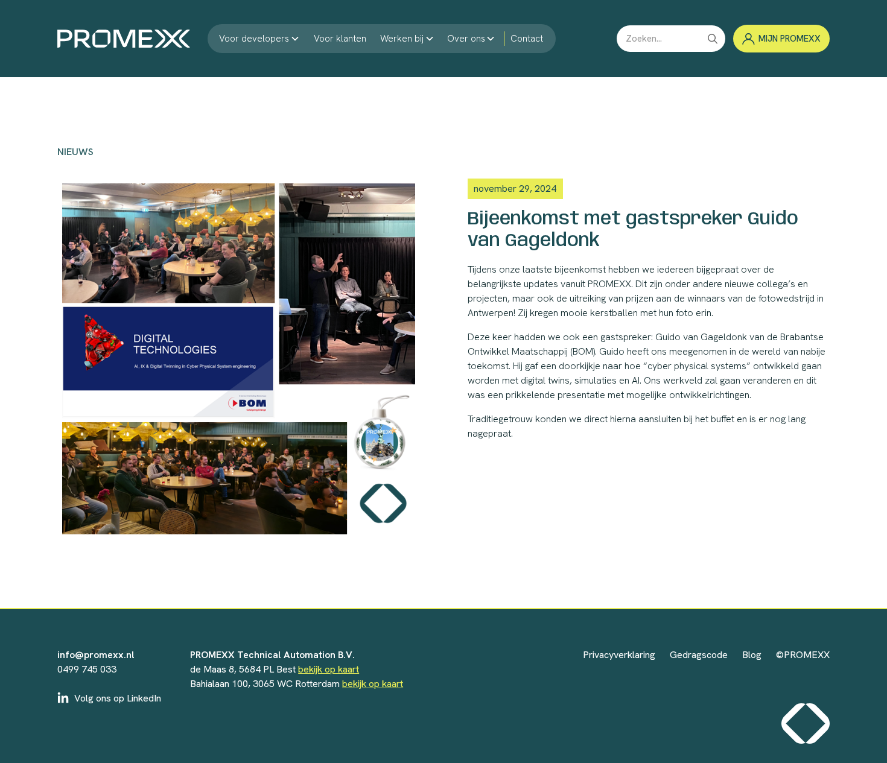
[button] (259, 38)
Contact (526, 39)
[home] (123, 39)
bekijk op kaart (328, 669)
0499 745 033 (86, 669)
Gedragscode (699, 654)
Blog (751, 654)
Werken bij (402, 39)
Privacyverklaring (619, 654)
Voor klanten (340, 39)
